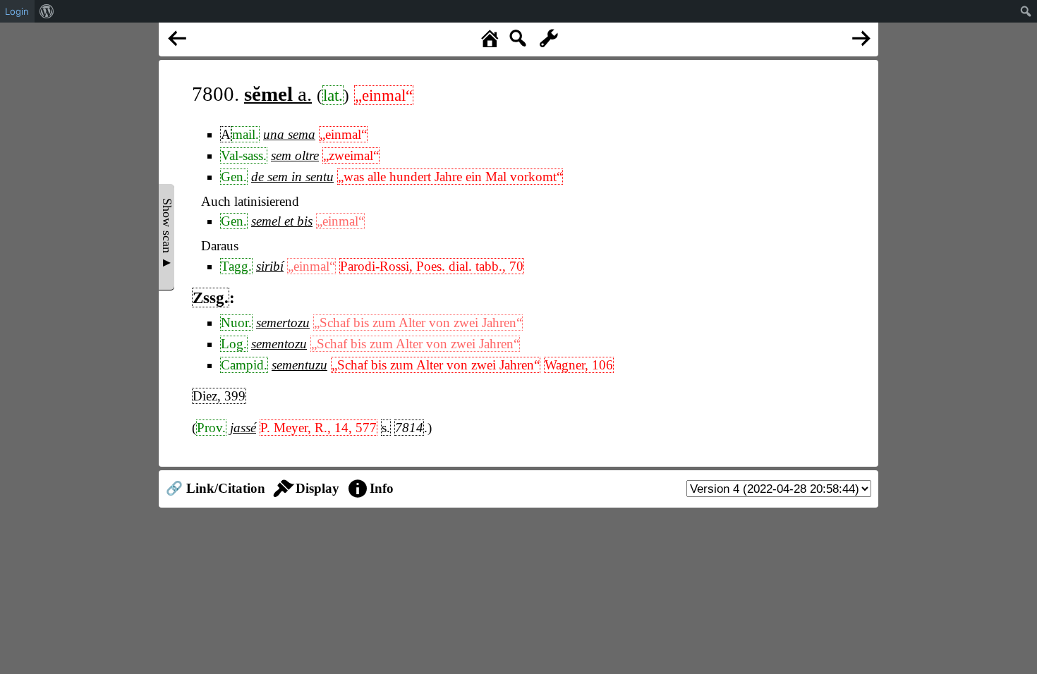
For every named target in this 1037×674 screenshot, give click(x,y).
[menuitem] (47, 11)
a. (278, 93)
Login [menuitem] (17, 11)
